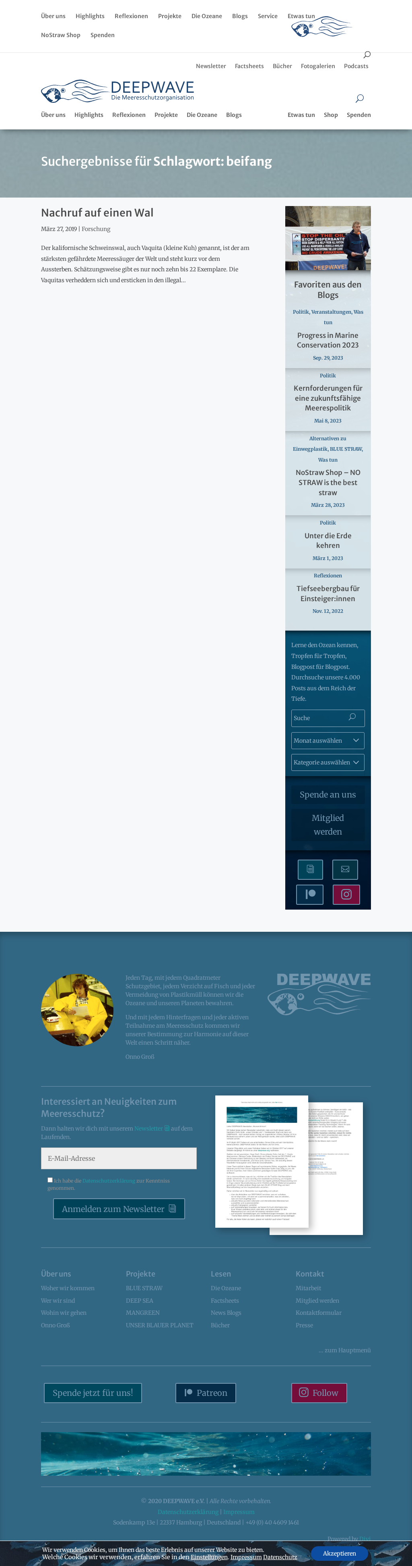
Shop (331, 115)
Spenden (103, 35)
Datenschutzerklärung (109, 1181)
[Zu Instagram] (346, 895)
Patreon (212, 1393)
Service (268, 16)
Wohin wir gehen (64, 1312)
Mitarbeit (308, 1288)
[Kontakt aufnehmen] (345, 870)
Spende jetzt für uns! (93, 1393)
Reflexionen (131, 16)
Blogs (240, 16)
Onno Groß (55, 1325)
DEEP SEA (139, 1300)
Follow (325, 1393)
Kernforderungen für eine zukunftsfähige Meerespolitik (328, 398)
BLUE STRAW (346, 449)
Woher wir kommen (68, 1288)
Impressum (239, 1512)
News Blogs (226, 1312)
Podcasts (356, 66)
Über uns (53, 16)
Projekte (169, 16)
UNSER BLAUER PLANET (160, 1325)
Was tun (328, 460)
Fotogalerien (318, 66)
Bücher (282, 66)
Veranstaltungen (331, 312)
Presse (304, 1325)
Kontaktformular (319, 1312)
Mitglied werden (328, 825)
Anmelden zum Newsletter (113, 1209)
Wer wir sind (58, 1300)
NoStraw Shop (60, 35)
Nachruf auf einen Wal (97, 212)
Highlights (90, 16)
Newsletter (211, 66)
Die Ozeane (207, 16)
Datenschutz (280, 1557)
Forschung (96, 229)
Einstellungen (209, 1557)
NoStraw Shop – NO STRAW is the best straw (328, 482)
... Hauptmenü (345, 1350)
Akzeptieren (339, 1553)
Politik (301, 312)
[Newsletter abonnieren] (310, 870)
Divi (365, 1539)
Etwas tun (301, 16)
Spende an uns (328, 794)
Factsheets (249, 66)
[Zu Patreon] (309, 895)
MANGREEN (143, 1312)
